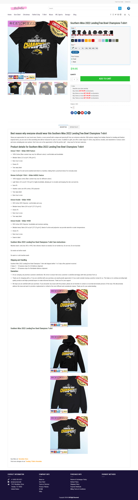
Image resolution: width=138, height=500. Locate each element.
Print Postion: (75, 56)
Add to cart (105, 78)
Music (51, 15)
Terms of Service (44, 484)
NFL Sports (59, 15)
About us (41, 479)
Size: (73, 45)
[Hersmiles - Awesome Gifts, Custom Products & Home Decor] (26, 8)
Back (74, 62)
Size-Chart (42, 482)
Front (74, 59)
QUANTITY (73, 74)
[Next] (64, 50)
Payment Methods (75, 487)
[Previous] (11, 50)
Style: (73, 28)
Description (63, 127)
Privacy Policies (44, 487)
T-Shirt (44, 15)
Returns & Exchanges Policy (78, 479)
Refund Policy (74, 127)
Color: (73, 37)
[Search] (119, 8)
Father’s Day (36, 15)
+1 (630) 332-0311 (16, 479)
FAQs (40, 491)
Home (9, 15)
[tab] (63, 127)
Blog (74, 15)
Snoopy (67, 15)
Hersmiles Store (23, 459)
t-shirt (76, 104)
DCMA (41, 489)
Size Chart (17, 15)
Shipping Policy (74, 484)
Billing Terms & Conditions (78, 489)
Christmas (26, 15)
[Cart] (128, 8)
